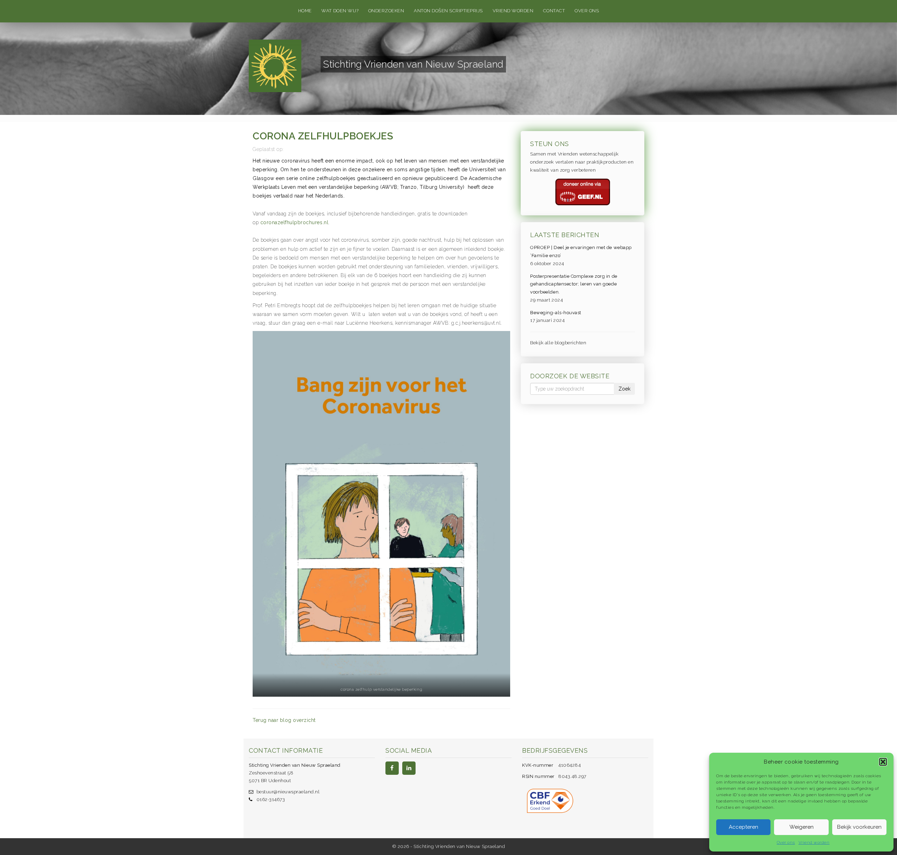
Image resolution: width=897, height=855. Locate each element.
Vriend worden (814, 842)
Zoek (624, 389)
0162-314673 (270, 799)
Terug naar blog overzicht (284, 720)
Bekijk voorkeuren (859, 827)
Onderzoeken (386, 10)
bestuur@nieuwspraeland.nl (288, 791)
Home (305, 10)
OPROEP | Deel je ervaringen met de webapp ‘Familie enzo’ (580, 251)
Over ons (786, 842)
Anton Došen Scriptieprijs (448, 10)
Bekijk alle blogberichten (558, 342)
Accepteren (743, 827)
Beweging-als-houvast (555, 312)
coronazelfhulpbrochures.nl (294, 222)
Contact (554, 10)
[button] (882, 761)
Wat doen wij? (339, 10)
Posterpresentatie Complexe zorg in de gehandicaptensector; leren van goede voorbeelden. (573, 284)
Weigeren (801, 827)
